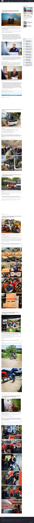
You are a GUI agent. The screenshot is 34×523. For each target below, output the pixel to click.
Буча (5, 515)
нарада (9, 97)
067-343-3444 (19, 521)
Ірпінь (2, 310)
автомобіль (3, 515)
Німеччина (3, 97)
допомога (5, 214)
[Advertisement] (12, 7)
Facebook (8, 193)
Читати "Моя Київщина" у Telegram (11, 95)
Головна (2, 2)
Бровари (3, 214)
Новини (5, 2)
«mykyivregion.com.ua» (28, 519)
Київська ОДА (6, 97)
